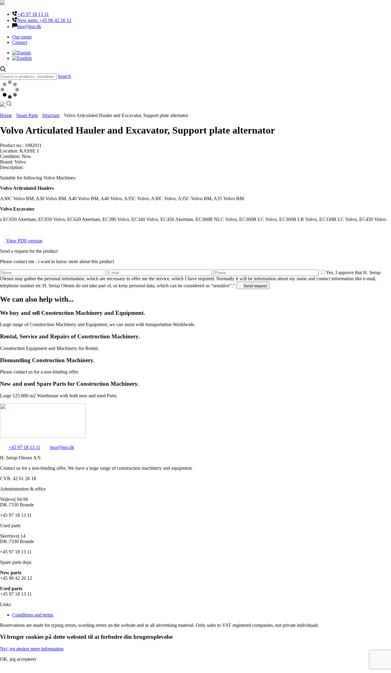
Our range (22, 36)
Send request (255, 286)
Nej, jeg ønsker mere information (32, 648)
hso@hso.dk (62, 447)
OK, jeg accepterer (18, 659)
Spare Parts (27, 115)
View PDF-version (23, 240)
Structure (51, 115)
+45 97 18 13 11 (24, 447)
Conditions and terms (32, 614)
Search (64, 76)
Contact (19, 42)
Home (6, 115)
